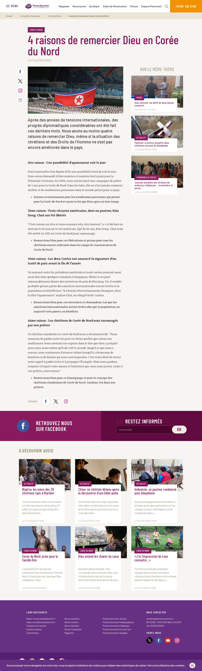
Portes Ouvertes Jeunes (114, 618)
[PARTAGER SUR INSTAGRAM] (20, 90)
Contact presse (34, 629)
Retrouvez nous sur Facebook (54, 426)
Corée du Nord (54, 16)
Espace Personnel (151, 6)
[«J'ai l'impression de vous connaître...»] (157, 542)
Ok (179, 429)
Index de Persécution (115, 6)
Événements (32, 632)
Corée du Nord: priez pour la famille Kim (40, 558)
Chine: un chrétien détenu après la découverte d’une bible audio (98, 491)
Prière (139, 97)
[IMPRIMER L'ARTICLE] (20, 100)
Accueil (9, 16)
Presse (134, 6)
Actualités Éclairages (30, 16)
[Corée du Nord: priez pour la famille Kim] (45, 542)
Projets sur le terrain (36, 625)
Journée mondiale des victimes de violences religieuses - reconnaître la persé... (154, 185)
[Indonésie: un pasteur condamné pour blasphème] (157, 475)
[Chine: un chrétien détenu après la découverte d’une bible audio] (101, 475)
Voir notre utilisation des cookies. (166, 665)
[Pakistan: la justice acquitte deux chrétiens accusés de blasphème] (157, 132)
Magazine (64, 6)
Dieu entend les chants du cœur (98, 556)
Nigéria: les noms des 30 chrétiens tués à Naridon (38, 491)
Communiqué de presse (146, 177)
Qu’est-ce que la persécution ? (41, 618)
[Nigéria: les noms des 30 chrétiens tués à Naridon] (45, 475)
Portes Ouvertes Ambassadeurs (118, 622)
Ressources (79, 6)
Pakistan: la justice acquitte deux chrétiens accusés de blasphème (152, 144)
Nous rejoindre (71, 625)
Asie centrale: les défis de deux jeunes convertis (154, 104)
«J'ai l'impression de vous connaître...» (151, 558)
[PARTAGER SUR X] (20, 81)
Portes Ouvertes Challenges (116, 625)
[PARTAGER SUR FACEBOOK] (20, 71)
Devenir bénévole (72, 629)
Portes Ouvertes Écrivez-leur (117, 629)
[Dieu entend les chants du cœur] (101, 542)
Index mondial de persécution (40, 622)
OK (192, 665)
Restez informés (143, 421)
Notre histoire (71, 622)
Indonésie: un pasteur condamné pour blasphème (155, 491)
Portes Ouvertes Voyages (115, 632)
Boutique (94, 6)
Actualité (141, 137)
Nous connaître (72, 618)
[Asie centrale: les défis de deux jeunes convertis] (157, 92)
